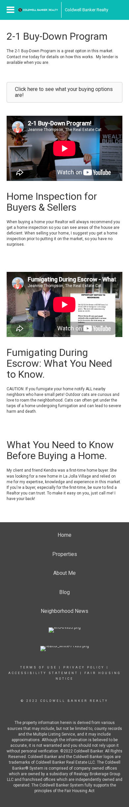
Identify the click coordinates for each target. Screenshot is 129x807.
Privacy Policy (84, 667)
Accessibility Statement (43, 673)
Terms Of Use (38, 667)
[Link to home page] (38, 10)
